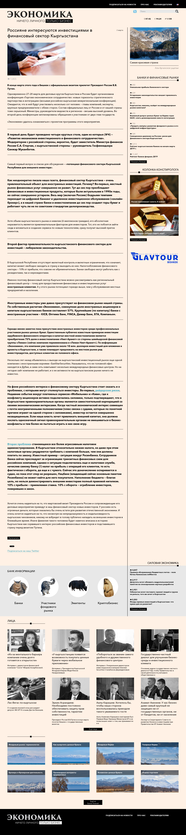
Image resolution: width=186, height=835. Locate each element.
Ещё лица (93, 729)
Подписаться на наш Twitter (23, 550)
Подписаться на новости (122, 4)
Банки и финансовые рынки (158, 77)
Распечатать (14, 538)
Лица (11, 620)
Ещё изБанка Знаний (93, 802)
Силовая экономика (163, 563)
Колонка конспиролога (160, 169)
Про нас (145, 4)
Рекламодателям (163, 4)
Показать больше (138, 162)
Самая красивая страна (144, 62)
